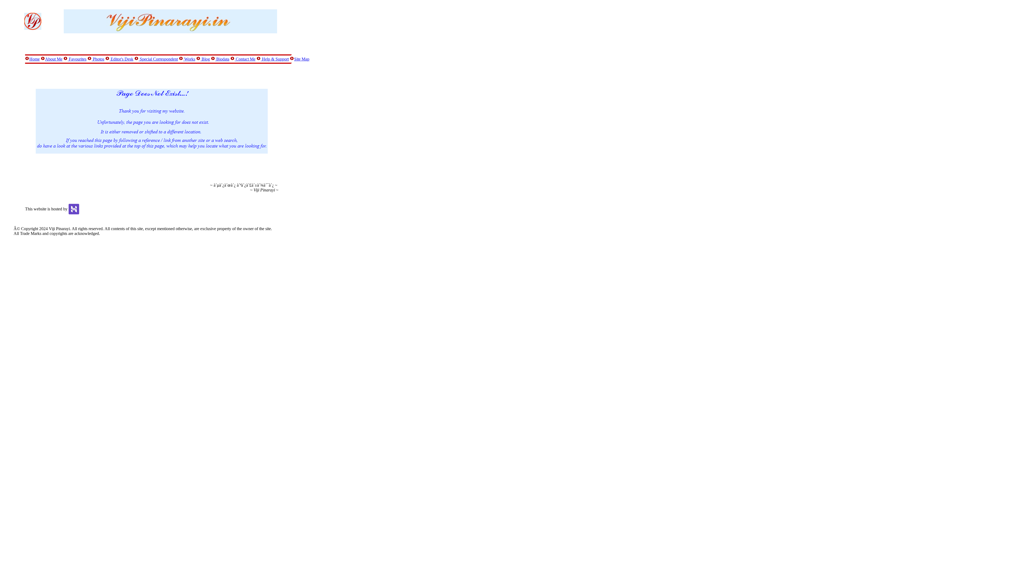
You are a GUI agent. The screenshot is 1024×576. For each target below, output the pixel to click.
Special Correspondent (158, 59)
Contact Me (245, 59)
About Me (53, 59)
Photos (98, 59)
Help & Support (275, 59)
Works (189, 59)
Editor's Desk (121, 59)
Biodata (222, 59)
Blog (205, 59)
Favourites (77, 59)
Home (34, 59)
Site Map (301, 59)
